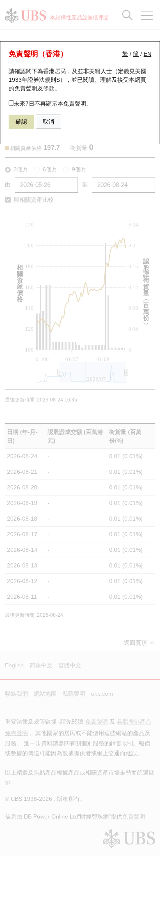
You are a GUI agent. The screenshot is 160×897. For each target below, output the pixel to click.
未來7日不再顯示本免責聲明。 (53, 103)
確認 (21, 121)
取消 (48, 121)
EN (147, 54)
